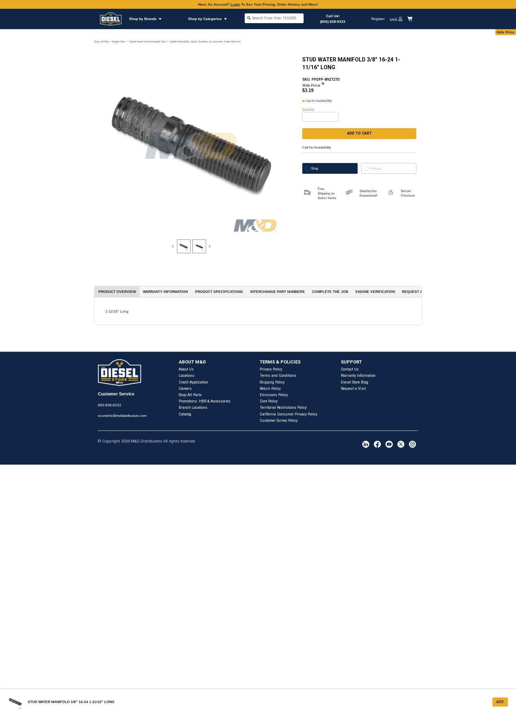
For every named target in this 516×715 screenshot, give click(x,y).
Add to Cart (359, 133)
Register (378, 19)
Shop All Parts (101, 41)
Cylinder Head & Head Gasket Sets (147, 41)
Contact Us (350, 369)
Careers (185, 388)
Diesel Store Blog (354, 382)
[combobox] (274, 18)
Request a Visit (353, 388)
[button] (398, 19)
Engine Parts (118, 41)
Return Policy (270, 388)
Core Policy (269, 401)
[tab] (184, 246)
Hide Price (506, 32)
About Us (186, 369)
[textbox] (274, 18)
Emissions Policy (274, 395)
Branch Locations (193, 407)
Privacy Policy (271, 369)
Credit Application (193, 382)
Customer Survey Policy (279, 420)
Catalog (185, 414)
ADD (500, 702)
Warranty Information (358, 375)
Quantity (308, 109)
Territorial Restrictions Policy (283, 407)
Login (235, 4)
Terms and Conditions (278, 375)
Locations (186, 375)
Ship (314, 168)
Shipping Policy (272, 382)
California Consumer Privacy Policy (288, 414)
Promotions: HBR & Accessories (205, 401)
